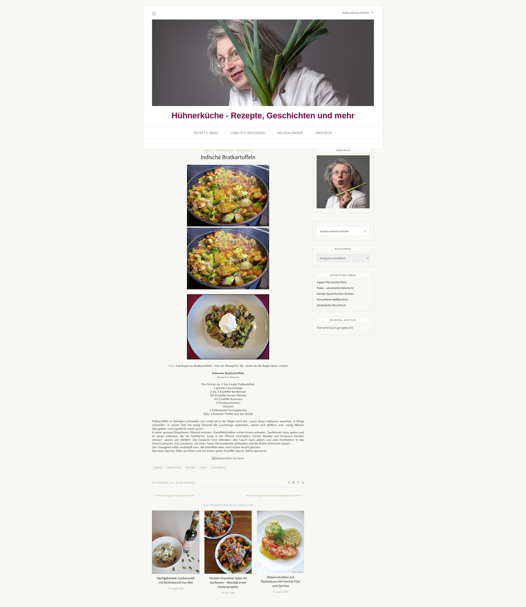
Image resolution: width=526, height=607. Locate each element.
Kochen (190, 467)
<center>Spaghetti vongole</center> (174, 495)
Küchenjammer (290, 133)
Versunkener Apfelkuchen (332, 299)
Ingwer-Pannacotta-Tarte (332, 282)
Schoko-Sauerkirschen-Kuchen (335, 293)
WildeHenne (187, 482)
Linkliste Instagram (247, 133)
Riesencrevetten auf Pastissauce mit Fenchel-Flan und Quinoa (280, 581)
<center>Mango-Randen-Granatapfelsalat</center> (274, 495)
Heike (171, 365)
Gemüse (208, 150)
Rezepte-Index (206, 133)
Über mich (323, 133)
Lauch (203, 467)
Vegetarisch (244, 150)
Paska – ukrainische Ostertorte (335, 288)
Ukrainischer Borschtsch (331, 305)
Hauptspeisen (224, 150)
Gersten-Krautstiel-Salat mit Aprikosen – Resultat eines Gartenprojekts (228, 582)
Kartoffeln (174, 467)
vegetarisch (219, 467)
